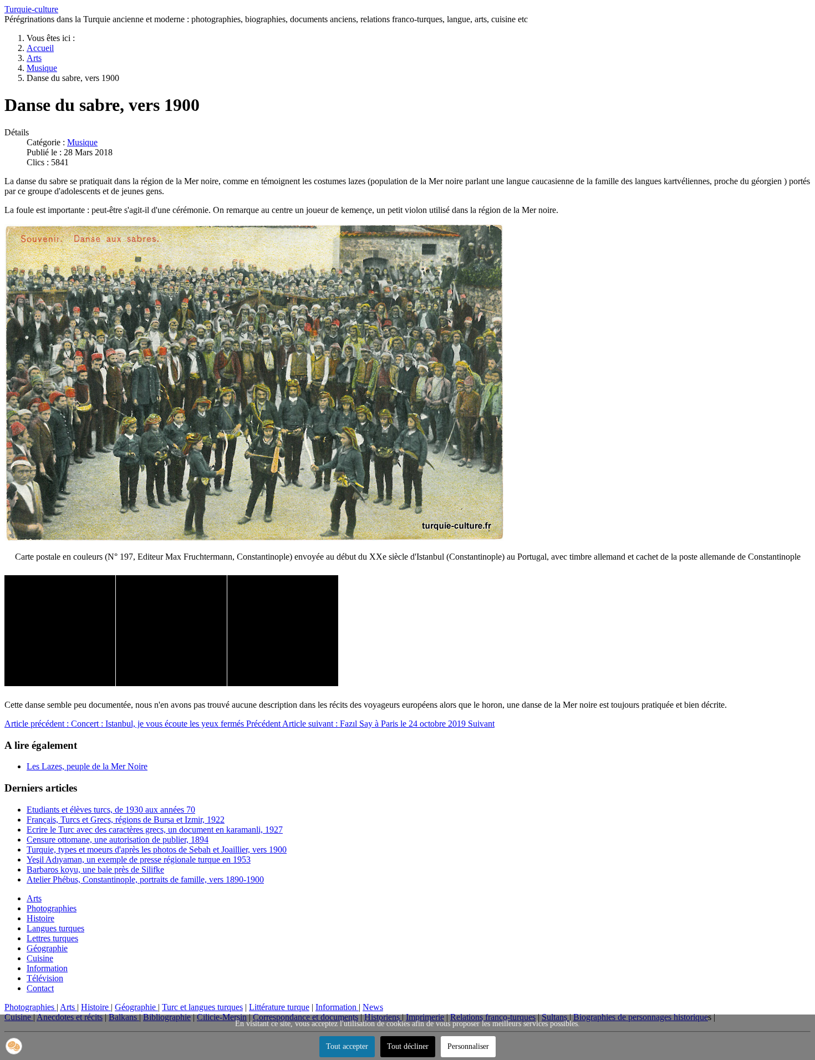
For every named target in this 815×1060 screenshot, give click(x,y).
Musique (82, 142)
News (373, 1007)
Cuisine (40, 958)
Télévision (45, 978)
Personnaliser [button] (468, 1046)
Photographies (52, 908)
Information (47, 968)
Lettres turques (52, 938)
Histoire (40, 918)
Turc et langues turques (202, 1007)
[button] (14, 1046)
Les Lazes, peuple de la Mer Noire (87, 766)
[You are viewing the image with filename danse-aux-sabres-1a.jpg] (171, 630)
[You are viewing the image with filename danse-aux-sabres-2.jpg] (282, 630)
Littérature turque (279, 1007)
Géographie (47, 948)
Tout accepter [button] (347, 1046)
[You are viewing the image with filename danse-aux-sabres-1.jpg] (59, 630)
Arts (34, 898)
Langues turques (55, 928)
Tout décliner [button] (408, 1046)
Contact (40, 988)
